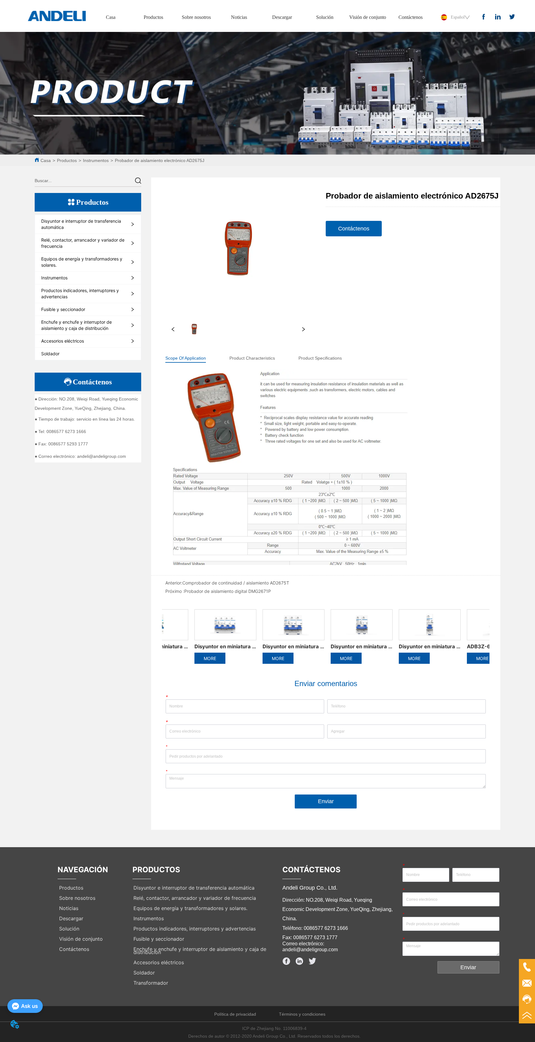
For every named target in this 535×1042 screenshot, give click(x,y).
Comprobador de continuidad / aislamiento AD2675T (235, 582)
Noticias (239, 17)
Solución (324, 17)
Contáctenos (410, 17)
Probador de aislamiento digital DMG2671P (227, 591)
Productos (153, 17)
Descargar (282, 17)
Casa (110, 17)
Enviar (326, 801)
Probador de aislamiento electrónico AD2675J (159, 160)
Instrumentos (96, 160)
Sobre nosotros (196, 17)
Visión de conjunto (367, 17)
